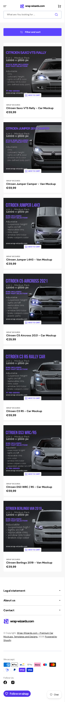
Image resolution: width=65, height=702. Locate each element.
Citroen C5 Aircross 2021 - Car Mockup (31, 343)
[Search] (54, 14)
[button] (5, 6)
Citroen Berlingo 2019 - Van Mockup (29, 562)
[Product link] (31, 97)
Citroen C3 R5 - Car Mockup (24, 416)
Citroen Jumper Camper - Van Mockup (31, 197)
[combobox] (31, 15)
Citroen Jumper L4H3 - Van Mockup (29, 270)
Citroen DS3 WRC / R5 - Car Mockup (29, 489)
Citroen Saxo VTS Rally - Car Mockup (30, 123)
